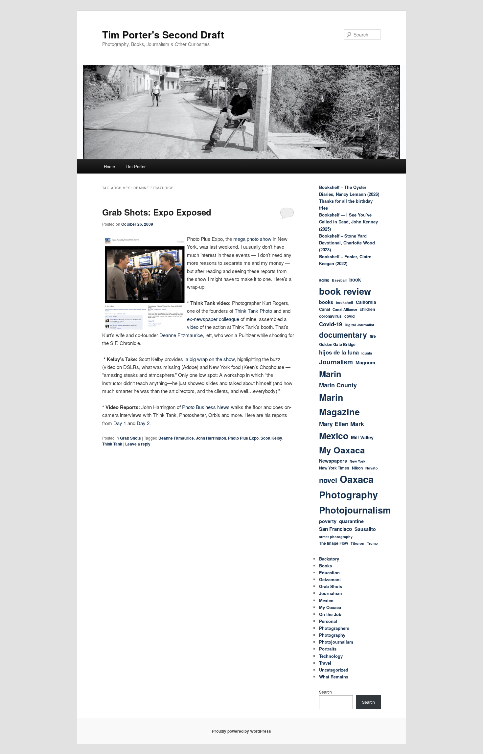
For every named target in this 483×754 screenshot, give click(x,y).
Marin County (338, 385)
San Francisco (335, 529)
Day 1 (119, 423)
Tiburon (357, 543)
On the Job (330, 614)
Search (325, 692)
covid (349, 316)
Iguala (366, 353)
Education (329, 572)
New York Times (334, 468)
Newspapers (333, 460)
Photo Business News (206, 406)
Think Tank (112, 444)
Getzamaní (330, 579)
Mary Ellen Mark (341, 424)
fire (373, 336)
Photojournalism (355, 509)
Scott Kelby (271, 438)
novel (328, 480)
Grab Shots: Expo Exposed (156, 212)
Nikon (357, 468)
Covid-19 (330, 324)
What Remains (333, 677)
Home (109, 166)
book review (345, 291)
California (366, 302)
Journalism (336, 361)
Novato (371, 468)
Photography (348, 494)
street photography (336, 536)
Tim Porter (136, 166)
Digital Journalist (359, 324)
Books (325, 565)
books (326, 302)
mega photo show (253, 238)
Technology (331, 656)
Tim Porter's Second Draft (163, 34)
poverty (327, 521)
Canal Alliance (345, 309)
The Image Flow (333, 543)
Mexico (333, 435)
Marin (330, 374)
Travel (325, 663)
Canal (324, 309)
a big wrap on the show (210, 358)
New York (357, 461)
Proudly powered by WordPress (241, 731)
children (367, 309)
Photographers (334, 628)
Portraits (327, 649)
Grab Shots (130, 438)
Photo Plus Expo (243, 438)
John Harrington (211, 438)
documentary (343, 334)
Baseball (339, 280)
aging (324, 280)
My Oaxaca (342, 450)
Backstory (329, 559)
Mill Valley (362, 437)
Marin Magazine (339, 404)
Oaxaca (357, 479)
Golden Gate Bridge (337, 344)
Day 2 (142, 423)
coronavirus (330, 316)
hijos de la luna (339, 352)
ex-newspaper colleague (214, 318)
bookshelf (344, 302)
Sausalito (365, 529)
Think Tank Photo (253, 310)
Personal (328, 621)
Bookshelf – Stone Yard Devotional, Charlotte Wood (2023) (347, 243)
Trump (372, 543)
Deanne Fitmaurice (176, 438)
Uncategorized (333, 670)
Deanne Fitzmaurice (181, 334)
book (355, 279)
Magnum (365, 362)
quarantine (351, 521)
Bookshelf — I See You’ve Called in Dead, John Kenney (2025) (348, 222)
